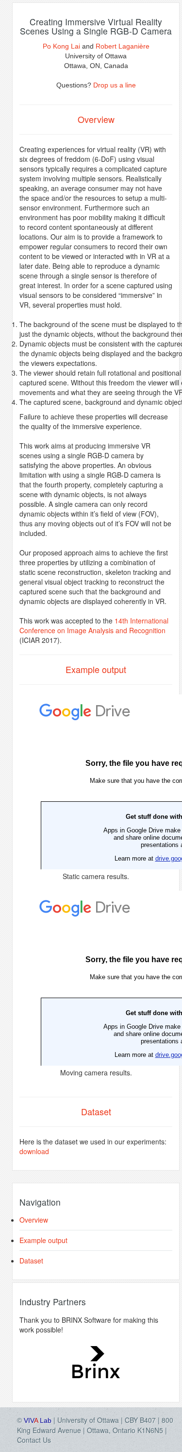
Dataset (31, 1260)
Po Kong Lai (61, 46)
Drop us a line (114, 85)
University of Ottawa (88, 1420)
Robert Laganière (122, 46)
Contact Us (34, 1440)
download (34, 1151)
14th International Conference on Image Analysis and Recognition (93, 625)
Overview (33, 1220)
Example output (43, 1240)
